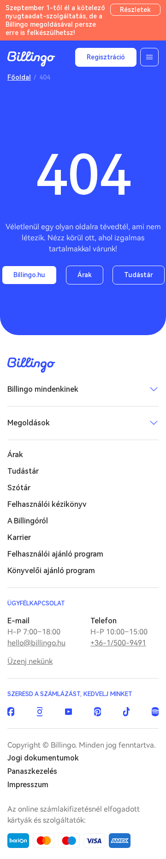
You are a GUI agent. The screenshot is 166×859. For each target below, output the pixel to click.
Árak (84, 275)
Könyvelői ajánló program (51, 570)
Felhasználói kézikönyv (47, 504)
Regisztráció (106, 57)
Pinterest (97, 711)
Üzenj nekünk (30, 661)
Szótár (18, 487)
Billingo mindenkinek (42, 389)
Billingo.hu (29, 275)
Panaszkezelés (32, 771)
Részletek (135, 9)
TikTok (126, 711)
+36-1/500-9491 (118, 642)
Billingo (31, 59)
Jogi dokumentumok (43, 758)
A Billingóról (27, 521)
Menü (149, 57)
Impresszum (27, 784)
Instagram (39, 711)
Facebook (10, 711)
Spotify (155, 711)
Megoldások (28, 422)
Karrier (19, 537)
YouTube (68, 711)
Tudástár (138, 275)
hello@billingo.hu (36, 642)
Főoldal (19, 77)
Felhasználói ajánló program (55, 554)
